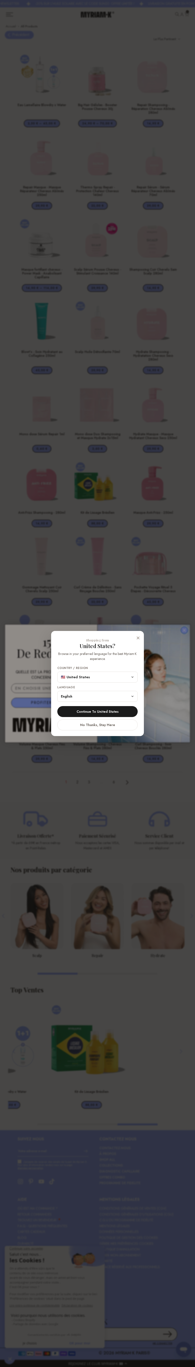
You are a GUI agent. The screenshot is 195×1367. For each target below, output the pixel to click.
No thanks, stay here (97, 725)
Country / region (72, 668)
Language (66, 687)
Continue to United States (98, 711)
